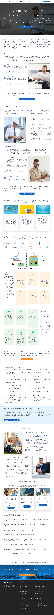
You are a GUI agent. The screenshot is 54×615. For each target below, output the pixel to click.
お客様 (21, 1)
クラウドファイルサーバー (23, 586)
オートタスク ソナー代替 (38, 593)
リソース (24, 1)
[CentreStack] (7, 1)
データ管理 (34, 442)
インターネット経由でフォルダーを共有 (25, 596)
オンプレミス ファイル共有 (23, 600)
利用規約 (36, 613)
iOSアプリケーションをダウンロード (40, 603)
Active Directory (43, 41)
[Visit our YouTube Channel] (25, 608)
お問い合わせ (45, 613)
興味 (17, 1)
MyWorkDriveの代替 (38, 598)
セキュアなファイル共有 (23, 584)
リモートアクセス (39, 56)
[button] (27, 519)
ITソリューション (24, 475)
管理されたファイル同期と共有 (39, 586)
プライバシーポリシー (31, 613)
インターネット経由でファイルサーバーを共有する (27, 598)
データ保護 (12, 468)
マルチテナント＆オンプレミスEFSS (40, 584)
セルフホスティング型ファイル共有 (24, 593)
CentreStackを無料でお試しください (27, 26)
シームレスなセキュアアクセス (24, 605)
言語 (28, 1)
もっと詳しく (11, 507)
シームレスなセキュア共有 (39, 591)
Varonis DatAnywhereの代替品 (39, 596)
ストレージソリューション (32, 110)
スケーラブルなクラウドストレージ (24, 591)
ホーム (49, 613)
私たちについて (41, 613)
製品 (14, 1)
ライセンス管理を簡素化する (39, 588)
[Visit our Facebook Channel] (27, 608)
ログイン (47, 1)
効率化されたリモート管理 (39, 600)
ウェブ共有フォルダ (22, 603)
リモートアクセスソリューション (13, 108)
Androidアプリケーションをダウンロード (41, 605)
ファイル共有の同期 (22, 588)
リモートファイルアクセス (41, 436)
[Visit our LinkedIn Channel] (30, 608)
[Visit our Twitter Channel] (22, 608)
